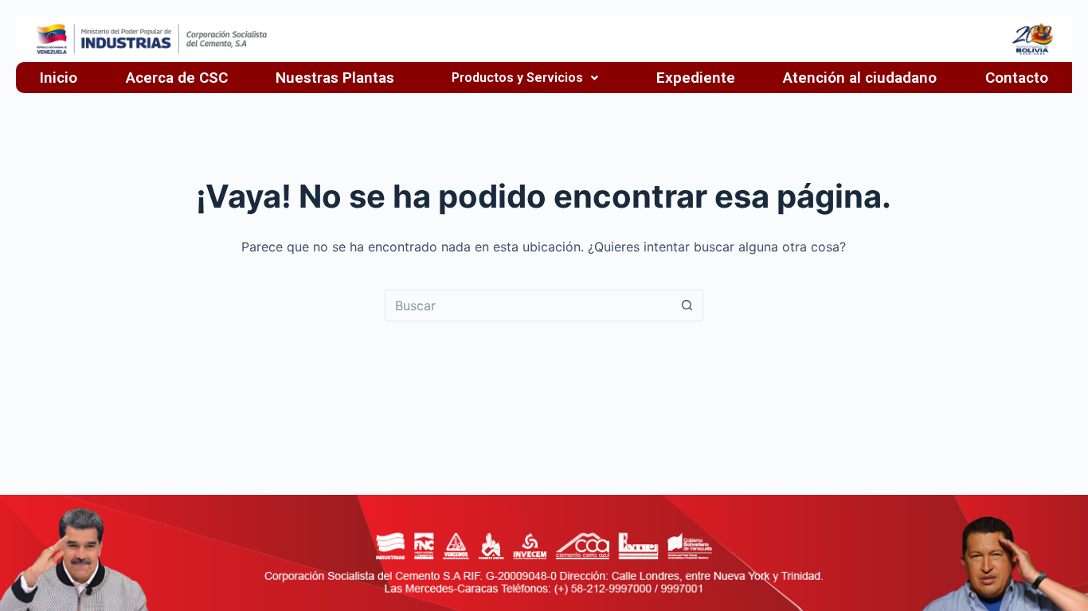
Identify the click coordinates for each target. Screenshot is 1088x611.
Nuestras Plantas (335, 77)
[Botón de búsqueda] (687, 305)
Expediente (695, 77)
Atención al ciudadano (860, 77)
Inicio (58, 77)
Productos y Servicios (517, 78)
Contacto (1016, 77)
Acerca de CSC (177, 77)
